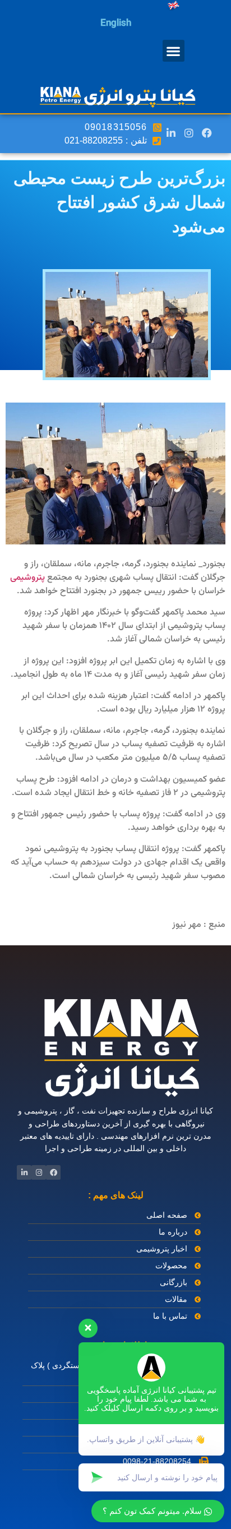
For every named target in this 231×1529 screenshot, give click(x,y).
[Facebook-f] (207, 132)
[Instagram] (189, 132)
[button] (173, 51)
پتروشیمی (27, 578)
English (115, 23)
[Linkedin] (170, 132)
